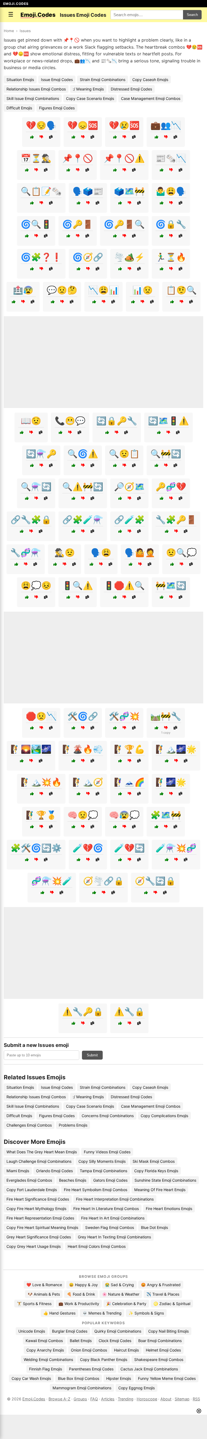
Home (9, 31)
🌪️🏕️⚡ (129, 257)
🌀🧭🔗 (88, 257)
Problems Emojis (73, 1125)
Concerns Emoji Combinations (108, 1115)
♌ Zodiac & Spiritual (171, 1303)
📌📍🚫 (77, 158)
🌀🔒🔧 (171, 224)
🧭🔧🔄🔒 (155, 881)
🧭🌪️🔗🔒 (103, 881)
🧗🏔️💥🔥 (41, 782)
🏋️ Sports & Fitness (34, 1303)
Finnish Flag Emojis (45, 1369)
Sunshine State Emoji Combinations (165, 1180)
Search (192, 15)
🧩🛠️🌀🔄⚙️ (36, 848)
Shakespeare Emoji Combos (158, 1359)
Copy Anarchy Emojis (45, 1350)
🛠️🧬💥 (124, 716)
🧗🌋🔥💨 (82, 749)
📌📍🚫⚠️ (124, 158)
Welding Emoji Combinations (48, 1359)
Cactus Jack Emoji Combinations (149, 1369)
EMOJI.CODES (16, 4)
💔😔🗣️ (41, 125)
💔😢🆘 (124, 125)
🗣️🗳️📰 (88, 191)
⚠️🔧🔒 (129, 1011)
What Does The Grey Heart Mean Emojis (41, 1152)
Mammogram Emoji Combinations (82, 1388)
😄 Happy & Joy (83, 1284)
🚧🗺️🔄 (171, 585)
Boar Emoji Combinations (160, 1340)
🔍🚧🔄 (165, 454)
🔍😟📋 (124, 454)
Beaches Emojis (72, 1180)
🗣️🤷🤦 (140, 552)
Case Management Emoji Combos (150, 98)
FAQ (94, 1399)
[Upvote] (32, 137)
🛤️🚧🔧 (165, 716)
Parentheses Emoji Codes (91, 1369)
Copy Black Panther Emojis (103, 1359)
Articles (108, 1399)
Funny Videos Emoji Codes (107, 1152)
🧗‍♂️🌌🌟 (171, 782)
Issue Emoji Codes (57, 79)
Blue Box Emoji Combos (78, 1378)
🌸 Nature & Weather (120, 1294)
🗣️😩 (101, 552)
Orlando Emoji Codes (54, 1170)
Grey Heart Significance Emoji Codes (38, 1237)
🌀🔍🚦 (36, 224)
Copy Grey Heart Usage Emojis (33, 1246)
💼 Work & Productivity (78, 1303)
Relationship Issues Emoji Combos (36, 89)
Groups (80, 1399)
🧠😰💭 (124, 815)
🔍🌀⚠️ (82, 454)
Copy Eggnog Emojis (136, 1388)
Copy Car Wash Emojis (31, 1378)
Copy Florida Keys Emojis (156, 1170)
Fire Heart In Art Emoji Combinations (112, 1218)
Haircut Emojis (126, 1350)
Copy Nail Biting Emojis (168, 1331)
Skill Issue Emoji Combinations (32, 98)
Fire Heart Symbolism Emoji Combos (95, 1189)
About (165, 1399)
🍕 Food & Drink (81, 1294)
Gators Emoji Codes (110, 1180)
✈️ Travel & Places (162, 1294)
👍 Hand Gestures (59, 1313)
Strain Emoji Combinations (102, 79)
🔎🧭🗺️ (129, 486)
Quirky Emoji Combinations (117, 1331)
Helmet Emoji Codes (163, 1350)
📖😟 (31, 421)
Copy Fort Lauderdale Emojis (31, 1189)
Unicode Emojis (31, 1331)
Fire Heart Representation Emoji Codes (40, 1218)
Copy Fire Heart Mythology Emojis (36, 1208)
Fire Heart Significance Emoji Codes (37, 1199)
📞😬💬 (70, 421)
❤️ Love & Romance (44, 1284)
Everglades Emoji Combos (29, 1180)
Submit (92, 1055)
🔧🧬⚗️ (25, 552)
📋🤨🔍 (181, 290)
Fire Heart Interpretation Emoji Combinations (115, 1199)
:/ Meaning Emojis (88, 89)
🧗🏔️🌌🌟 (176, 749)
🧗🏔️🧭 (88, 782)
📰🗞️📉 (171, 158)
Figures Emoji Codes (57, 108)
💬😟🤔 (62, 290)
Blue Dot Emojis (154, 1227)
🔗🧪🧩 (129, 519)
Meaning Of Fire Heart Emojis (159, 1189)
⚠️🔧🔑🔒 (82, 1011)
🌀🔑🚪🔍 (124, 224)
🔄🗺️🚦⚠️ (168, 421)
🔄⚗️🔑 (41, 454)
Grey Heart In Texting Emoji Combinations (114, 1237)
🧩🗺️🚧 (165, 815)
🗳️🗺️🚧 (129, 191)
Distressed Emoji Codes (131, 89)
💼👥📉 (165, 125)
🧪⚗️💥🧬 (176, 848)
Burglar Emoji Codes (69, 1331)
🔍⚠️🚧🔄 (82, 486)
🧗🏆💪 (129, 749)
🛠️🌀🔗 (82, 716)
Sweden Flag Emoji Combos (109, 1227)
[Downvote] (41, 137)
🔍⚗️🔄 (36, 486)
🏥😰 (23, 290)
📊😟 (142, 290)
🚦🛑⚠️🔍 (124, 585)
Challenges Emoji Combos (29, 1125)
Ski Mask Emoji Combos (154, 1161)
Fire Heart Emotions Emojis (169, 1208)
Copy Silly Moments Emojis (102, 1161)
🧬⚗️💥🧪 (51, 881)
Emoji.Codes (33, 1399)
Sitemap (182, 1399)
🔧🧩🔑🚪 (176, 519)
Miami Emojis (17, 1170)
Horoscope (147, 1399)
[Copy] (50, 137)
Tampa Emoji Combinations (103, 1170)
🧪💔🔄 (129, 848)
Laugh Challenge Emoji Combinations (38, 1161)
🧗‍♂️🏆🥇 (41, 815)
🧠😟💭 (82, 815)
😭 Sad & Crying (119, 1284)
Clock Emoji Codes (115, 1340)
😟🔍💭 (181, 552)
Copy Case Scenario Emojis (90, 98)
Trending (125, 1399)
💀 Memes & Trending (102, 1313)
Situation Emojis (20, 79)
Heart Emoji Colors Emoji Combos (97, 1246)
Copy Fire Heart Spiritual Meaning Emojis (42, 1227)
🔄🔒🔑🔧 (116, 421)
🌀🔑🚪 (77, 224)
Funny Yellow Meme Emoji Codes (167, 1378)
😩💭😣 (36, 585)
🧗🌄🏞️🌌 (31, 749)
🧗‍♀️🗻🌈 (129, 782)
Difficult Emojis (19, 108)
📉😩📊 (103, 290)
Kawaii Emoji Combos (44, 1340)
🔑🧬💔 (171, 486)
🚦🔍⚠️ (77, 585)
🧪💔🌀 (88, 848)
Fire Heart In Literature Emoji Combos (106, 1208)
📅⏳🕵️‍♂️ (36, 158)
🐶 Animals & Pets (44, 1294)
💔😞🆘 (82, 125)
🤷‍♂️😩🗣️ (171, 191)
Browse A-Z (59, 1399)
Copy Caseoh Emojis (150, 79)
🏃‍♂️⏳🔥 (171, 257)
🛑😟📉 (41, 716)
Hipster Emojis (118, 1378)
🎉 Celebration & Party (126, 1303)
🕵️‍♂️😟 (64, 552)
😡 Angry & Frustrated (161, 1284)
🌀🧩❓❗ (41, 257)
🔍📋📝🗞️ (41, 191)
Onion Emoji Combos (89, 1350)
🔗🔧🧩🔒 (31, 519)
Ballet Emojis (81, 1340)
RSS (196, 1399)
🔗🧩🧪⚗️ (82, 519)
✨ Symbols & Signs (146, 1313)
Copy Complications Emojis (164, 1115)
